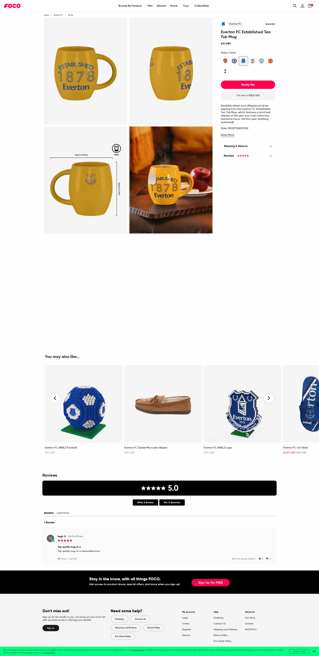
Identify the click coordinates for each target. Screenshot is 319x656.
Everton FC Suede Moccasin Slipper (145, 447)
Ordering (119, 619)
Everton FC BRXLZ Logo (218, 447)
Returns (186, 635)
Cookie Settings (138, 650)
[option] (84, 411)
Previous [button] (55, 398)
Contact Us (140, 619)
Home (173, 5)
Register (186, 629)
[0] (309, 6)
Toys (186, 5)
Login (185, 618)
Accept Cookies (299, 651)
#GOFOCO (251, 629)
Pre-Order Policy (123, 636)
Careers (249, 624)
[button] (64, 558)
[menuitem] (130, 6)
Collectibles (201, 5)
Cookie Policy (49, 652)
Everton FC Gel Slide (295, 447)
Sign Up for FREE (210, 582)
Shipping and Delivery (125, 628)
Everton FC (235, 24)
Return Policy (154, 628)
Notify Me (248, 85)
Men (150, 5)
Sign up (50, 628)
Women (161, 5)
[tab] (145, 502)
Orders (186, 624)
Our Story (250, 618)
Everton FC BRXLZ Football (61, 447)
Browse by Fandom (130, 5)
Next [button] (269, 398)
